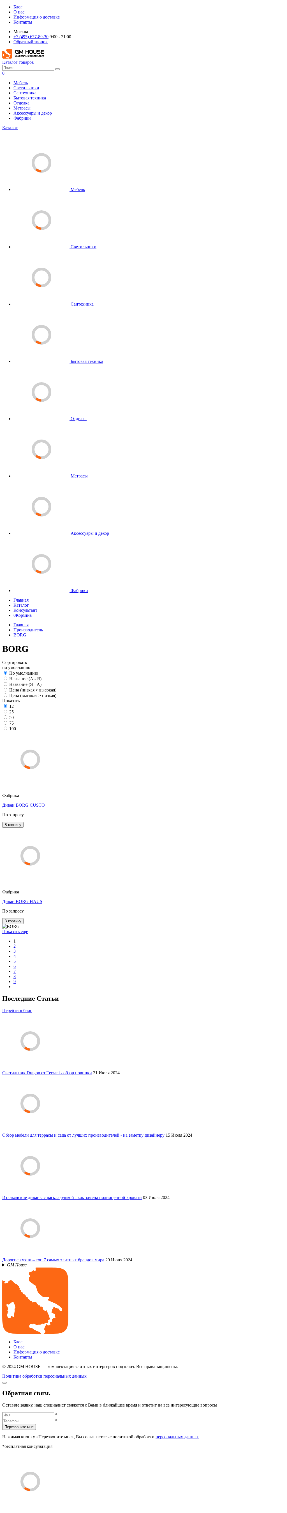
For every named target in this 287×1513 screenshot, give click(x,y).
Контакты (22, 22)
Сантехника (24, 92)
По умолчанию (23, 673)
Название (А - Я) (25, 678)
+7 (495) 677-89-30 (30, 36)
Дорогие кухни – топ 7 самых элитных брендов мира (53, 1259)
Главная (21, 600)
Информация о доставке (36, 17)
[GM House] (23, 57)
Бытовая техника (29, 97)
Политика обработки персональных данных (44, 1376)
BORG (19, 634)
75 (11, 723)
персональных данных (177, 1436)
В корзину (12, 825)
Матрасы (22, 108)
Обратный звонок (30, 41)
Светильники (26, 87)
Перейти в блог (17, 1010)
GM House (17, 1264)
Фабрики (22, 118)
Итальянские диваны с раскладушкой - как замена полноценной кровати (72, 1197)
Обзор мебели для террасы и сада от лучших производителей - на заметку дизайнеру (83, 1135)
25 (11, 711)
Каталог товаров (18, 62)
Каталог (10, 127)
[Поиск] (57, 69)
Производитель (28, 629)
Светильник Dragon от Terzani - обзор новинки (47, 1072)
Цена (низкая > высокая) (32, 690)
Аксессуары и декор (32, 113)
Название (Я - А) (25, 684)
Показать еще (15, 931)
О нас (18, 12)
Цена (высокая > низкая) (32, 695)
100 (12, 728)
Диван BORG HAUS (22, 901)
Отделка (21, 103)
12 (11, 706)
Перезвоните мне (19, 1427)
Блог (17, 6)
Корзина (22, 615)
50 (11, 717)
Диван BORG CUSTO (23, 805)
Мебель (20, 82)
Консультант (25, 610)
